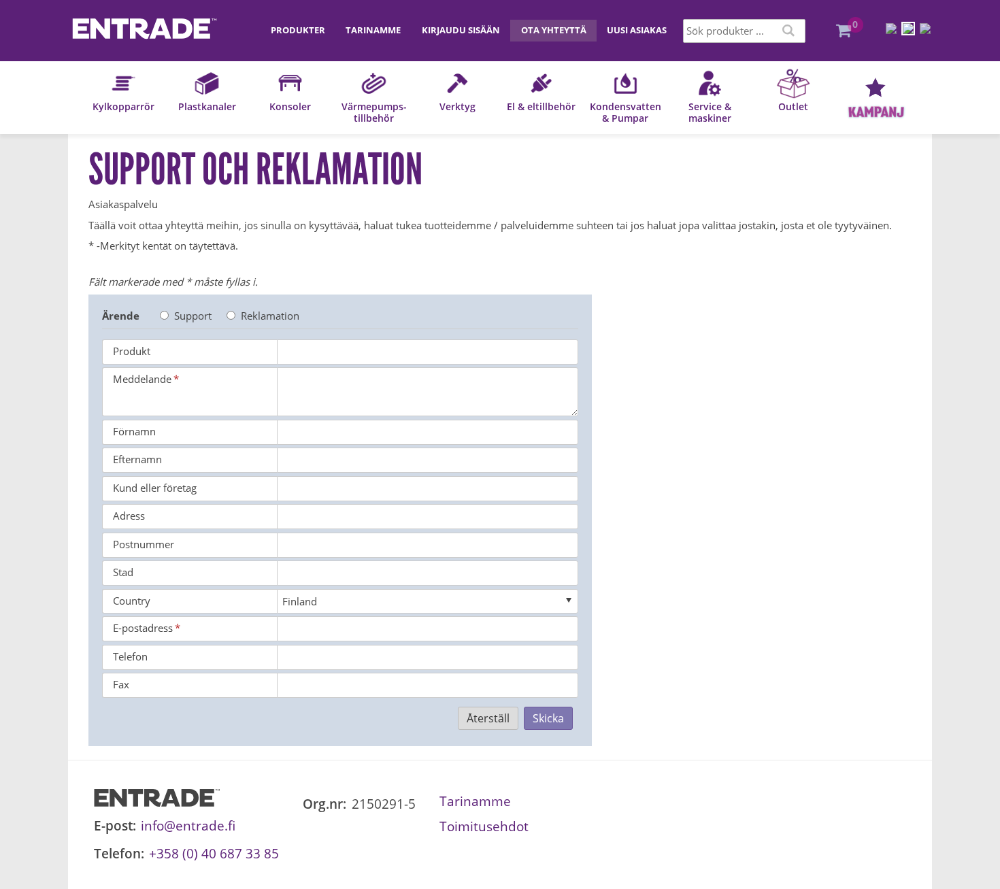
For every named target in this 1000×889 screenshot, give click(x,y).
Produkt (131, 351)
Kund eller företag (155, 487)
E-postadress (146, 628)
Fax (121, 684)
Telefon (130, 656)
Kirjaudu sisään (461, 30)
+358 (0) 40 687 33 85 (214, 853)
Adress (129, 515)
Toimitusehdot (484, 826)
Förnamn (134, 431)
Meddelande (146, 379)
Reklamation (270, 315)
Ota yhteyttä (553, 30)
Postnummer (143, 544)
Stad (123, 572)
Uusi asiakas (637, 30)
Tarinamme (373, 30)
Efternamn (137, 459)
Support (193, 315)
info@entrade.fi (188, 825)
